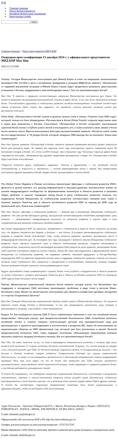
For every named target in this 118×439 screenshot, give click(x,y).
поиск (34, 22)
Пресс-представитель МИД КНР (39, 51)
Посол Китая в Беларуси (22, 11)
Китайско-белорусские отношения (28, 13)
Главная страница (19, 8)
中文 (3, 2)
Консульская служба (20, 16)
